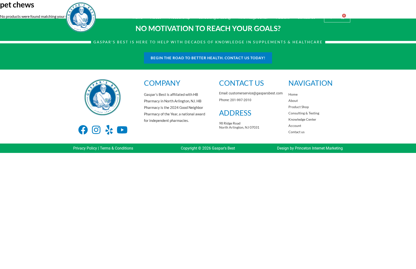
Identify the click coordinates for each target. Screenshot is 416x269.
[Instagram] (96, 130)
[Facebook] (83, 130)
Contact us (306, 17)
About (155, 17)
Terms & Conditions (116, 148)
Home (137, 17)
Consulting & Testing (214, 17)
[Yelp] (109, 130)
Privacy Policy (85, 148)
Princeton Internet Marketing (319, 148)
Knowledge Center (253, 17)
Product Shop (179, 17)
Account (282, 17)
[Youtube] (122, 130)
